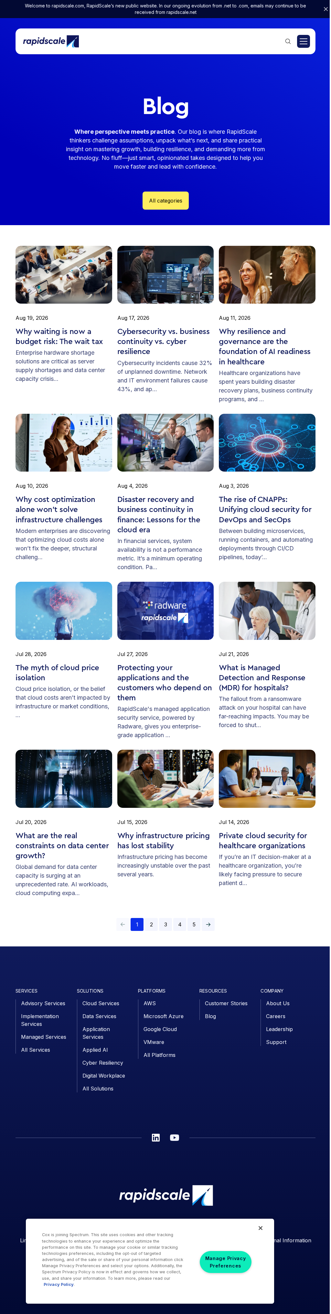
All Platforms (160, 1055)
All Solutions (97, 1088)
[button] (208, 924)
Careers (275, 1016)
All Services (35, 1050)
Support (276, 1042)
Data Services (99, 1016)
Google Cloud (160, 1029)
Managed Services (43, 1037)
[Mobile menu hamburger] (303, 41)
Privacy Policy (59, 1284)
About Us (278, 1003)
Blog (210, 1016)
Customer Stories (226, 1003)
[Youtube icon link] (174, 1137)
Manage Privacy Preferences (225, 1262)
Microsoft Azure (164, 1016)
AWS (150, 1003)
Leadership (279, 1029)
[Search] (288, 41)
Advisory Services (43, 1003)
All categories (165, 200)
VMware (154, 1042)
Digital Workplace (103, 1075)
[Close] (260, 1228)
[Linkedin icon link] (156, 1138)
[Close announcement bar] (326, 9)
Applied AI (95, 1050)
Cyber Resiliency (102, 1062)
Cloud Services (100, 1003)
